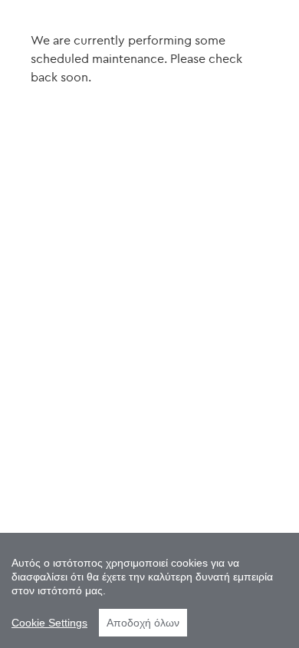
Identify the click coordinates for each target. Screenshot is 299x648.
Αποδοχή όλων (143, 623)
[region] (149, 590)
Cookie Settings (49, 623)
